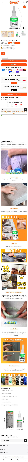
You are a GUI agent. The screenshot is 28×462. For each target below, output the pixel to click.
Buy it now (14, 64)
